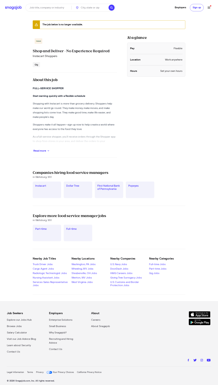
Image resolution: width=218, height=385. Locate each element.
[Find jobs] (112, 8)
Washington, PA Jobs (83, 264)
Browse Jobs (14, 326)
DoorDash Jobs (119, 268)
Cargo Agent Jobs (43, 268)
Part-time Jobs (157, 268)
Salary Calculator (17, 332)
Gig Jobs (154, 273)
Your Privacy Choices (63, 372)
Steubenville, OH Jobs (84, 273)
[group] (36, 64)
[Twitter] (195, 360)
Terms (30, 372)
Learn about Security (19, 345)
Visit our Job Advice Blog (21, 339)
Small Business (57, 326)
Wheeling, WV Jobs (82, 268)
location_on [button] (77, 7)
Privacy (39, 372)
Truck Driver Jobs (43, 264)
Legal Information (15, 372)
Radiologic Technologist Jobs (50, 273)
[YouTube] (208, 360)
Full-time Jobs (157, 264)
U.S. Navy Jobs (118, 264)
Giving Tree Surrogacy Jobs (126, 277)
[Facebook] (188, 360)
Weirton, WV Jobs (81, 277)
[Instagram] (201, 360)
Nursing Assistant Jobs (46, 277)
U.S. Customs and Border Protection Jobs (124, 284)
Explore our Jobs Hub (19, 320)
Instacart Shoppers (45, 56)
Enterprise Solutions (60, 320)
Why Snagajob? (58, 332)
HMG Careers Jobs (121, 273)
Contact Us (13, 351)
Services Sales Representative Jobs (50, 284)
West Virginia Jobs (82, 282)
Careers (95, 320)
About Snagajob (100, 326)
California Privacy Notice (89, 372)
